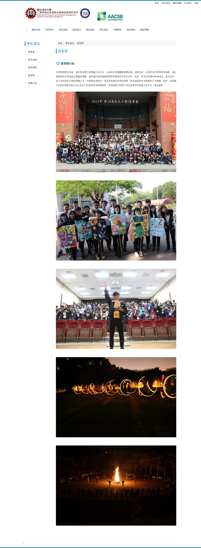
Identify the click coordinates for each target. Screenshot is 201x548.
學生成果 (32, 60)
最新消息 (36, 30)
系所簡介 (49, 30)
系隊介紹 (32, 83)
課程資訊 (76, 30)
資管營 (31, 75)
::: (26, 30)
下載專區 (117, 30)
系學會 (31, 52)
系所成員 (63, 30)
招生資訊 (90, 30)
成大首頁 (165, 3)
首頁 (157, 3)
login (196, 3)
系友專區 (32, 67)
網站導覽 (144, 30)
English (188, 3)
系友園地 (130, 30)
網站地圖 (177, 3)
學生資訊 (103, 30)
